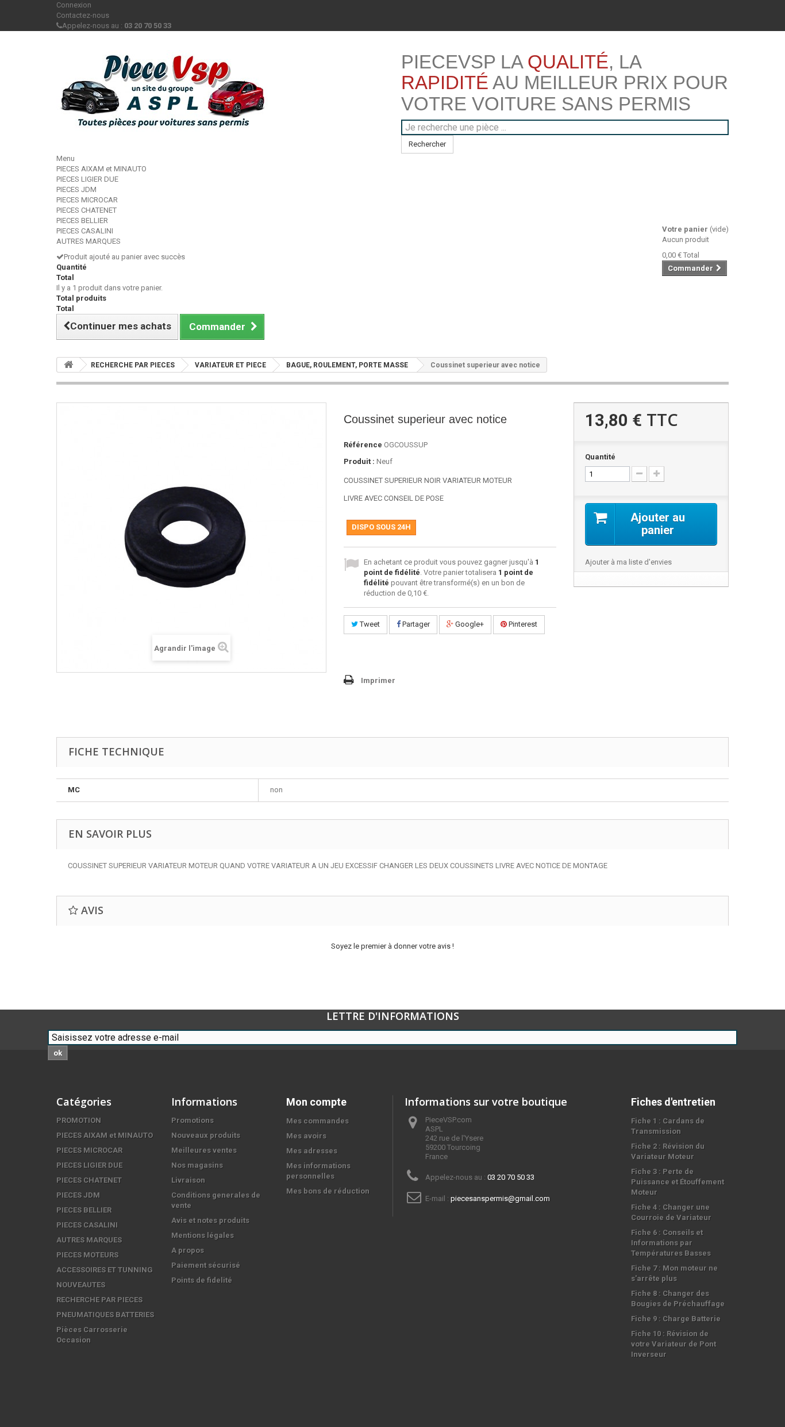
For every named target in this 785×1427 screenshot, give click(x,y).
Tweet (369, 624)
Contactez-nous (82, 15)
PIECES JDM (76, 189)
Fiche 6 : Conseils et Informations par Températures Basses (671, 1242)
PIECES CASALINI (84, 231)
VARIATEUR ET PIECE (230, 365)
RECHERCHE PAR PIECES (133, 365)
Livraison (188, 1180)
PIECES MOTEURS (87, 1254)
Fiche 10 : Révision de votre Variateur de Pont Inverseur (673, 1344)
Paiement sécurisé (205, 1265)
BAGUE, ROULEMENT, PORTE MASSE (347, 365)
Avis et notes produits (210, 1220)
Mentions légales (202, 1235)
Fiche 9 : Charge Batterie (676, 1318)
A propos (187, 1250)
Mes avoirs (306, 1135)
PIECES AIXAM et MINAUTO (101, 168)
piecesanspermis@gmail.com (500, 1198)
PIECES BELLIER (82, 220)
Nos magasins (197, 1165)
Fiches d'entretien (673, 1102)
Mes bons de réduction (328, 1191)
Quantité (600, 456)
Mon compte (316, 1102)
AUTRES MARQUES (88, 241)
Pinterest (522, 624)
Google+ (468, 624)
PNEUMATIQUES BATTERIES (105, 1314)
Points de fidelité (201, 1280)
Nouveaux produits (205, 1135)
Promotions (192, 1120)
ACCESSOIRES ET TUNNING (104, 1269)
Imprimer (378, 680)
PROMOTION (78, 1120)
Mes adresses (311, 1150)
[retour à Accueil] (68, 365)
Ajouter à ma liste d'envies (628, 562)
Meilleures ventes (204, 1150)
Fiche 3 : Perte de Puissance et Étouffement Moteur (677, 1181)
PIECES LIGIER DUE (87, 179)
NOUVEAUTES (80, 1284)
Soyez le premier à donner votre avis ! (392, 946)
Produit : (359, 461)
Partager (415, 624)
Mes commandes (317, 1121)
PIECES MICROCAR (87, 199)
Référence (363, 444)
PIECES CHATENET (86, 210)
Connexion (73, 5)
